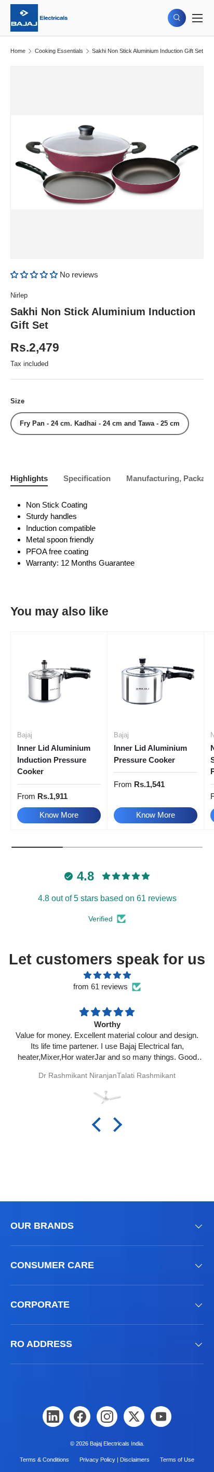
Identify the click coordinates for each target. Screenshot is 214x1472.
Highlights (29, 478)
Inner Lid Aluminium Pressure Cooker (150, 754)
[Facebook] (80, 1416)
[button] (35, 274)
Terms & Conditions (44, 1459)
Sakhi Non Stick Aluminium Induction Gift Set (147, 51)
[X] (134, 1416)
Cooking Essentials (59, 51)
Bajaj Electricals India (116, 1443)
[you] (161, 1416)
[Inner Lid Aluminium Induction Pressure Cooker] (59, 680)
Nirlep (19, 295)
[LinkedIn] (53, 1416)
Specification (87, 478)
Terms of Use (177, 1459)
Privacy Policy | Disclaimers (114, 1459)
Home (17, 51)
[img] (107, 976)
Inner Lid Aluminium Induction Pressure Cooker (53, 760)
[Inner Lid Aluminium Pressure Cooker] (155, 680)
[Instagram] (107, 1416)
